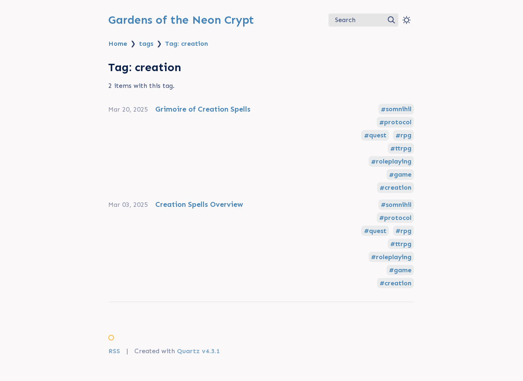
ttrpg (403, 148)
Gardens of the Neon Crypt (181, 20)
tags (146, 43)
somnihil (398, 109)
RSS (114, 351)
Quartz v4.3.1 (198, 351)
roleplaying (393, 162)
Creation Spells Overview (199, 204)
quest (378, 135)
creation (397, 188)
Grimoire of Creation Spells (202, 109)
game (402, 175)
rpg (405, 135)
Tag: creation (186, 43)
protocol (397, 122)
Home (117, 43)
